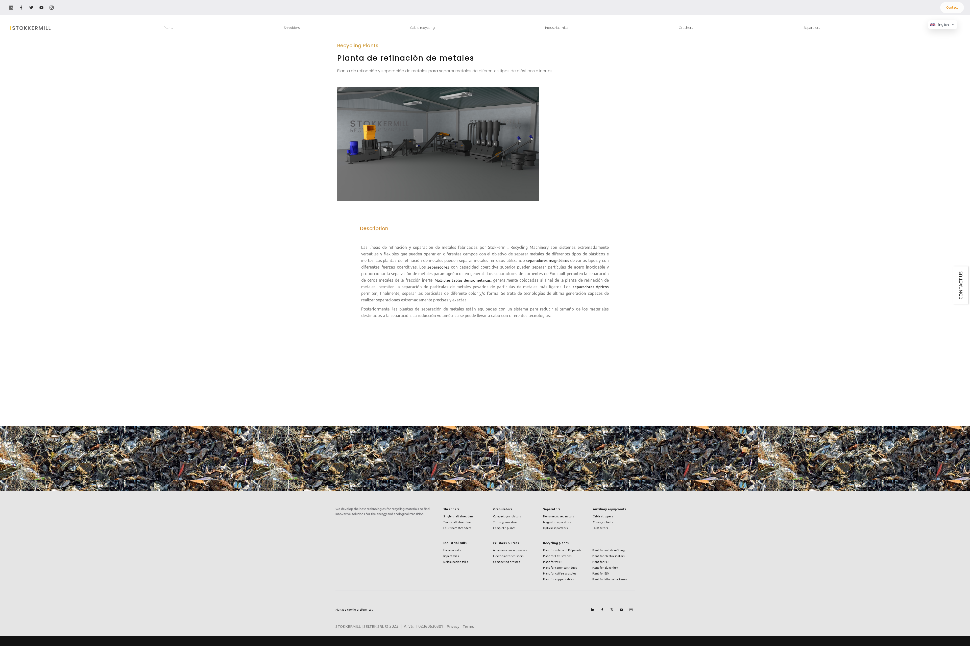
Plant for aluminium (605, 567)
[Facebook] (602, 609)
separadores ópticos (591, 287)
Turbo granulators (505, 522)
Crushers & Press (506, 543)
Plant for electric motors (608, 556)
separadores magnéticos (548, 260)
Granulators (502, 509)
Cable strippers (603, 516)
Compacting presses (506, 561)
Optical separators (555, 528)
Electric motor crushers (508, 556)
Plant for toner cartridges (560, 567)
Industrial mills (455, 543)
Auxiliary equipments (609, 509)
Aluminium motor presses (510, 550)
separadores (438, 267)
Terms (468, 626)
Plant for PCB (601, 561)
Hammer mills (452, 550)
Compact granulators (507, 516)
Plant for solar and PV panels (562, 550)
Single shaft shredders (458, 516)
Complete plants (504, 528)
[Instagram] (631, 609)
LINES (485, 458)
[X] (612, 609)
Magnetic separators (557, 522)
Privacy (453, 626)
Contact (952, 7)
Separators (551, 509)
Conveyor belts (603, 522)
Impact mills (451, 556)
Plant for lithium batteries (609, 579)
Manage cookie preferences (354, 609)
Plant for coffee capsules (559, 573)
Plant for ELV (600, 573)
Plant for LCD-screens (557, 556)
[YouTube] (621, 609)
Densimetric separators (558, 516)
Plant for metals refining (608, 550)
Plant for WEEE (552, 561)
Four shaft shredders (457, 528)
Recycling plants (556, 543)
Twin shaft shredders (457, 522)
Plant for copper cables (558, 579)
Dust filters (600, 528)
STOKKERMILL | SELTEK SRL (359, 626)
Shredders (451, 509)
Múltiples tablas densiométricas (463, 280)
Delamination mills (455, 561)
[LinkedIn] (592, 609)
